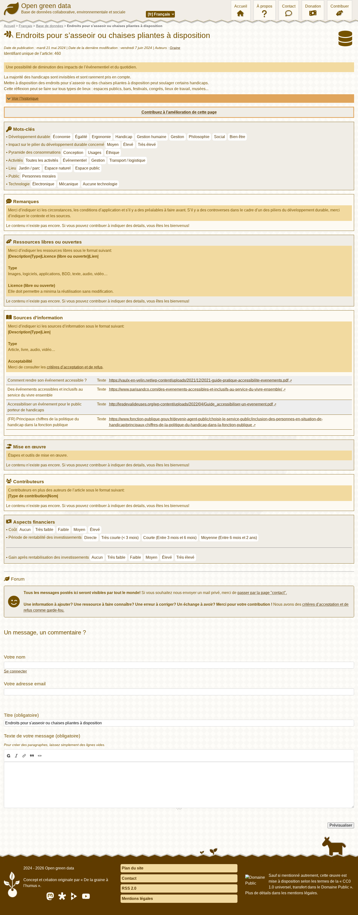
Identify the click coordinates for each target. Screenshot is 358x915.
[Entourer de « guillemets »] (40, 756)
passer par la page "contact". (262, 593)
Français (25, 26)
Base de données (49, 26)
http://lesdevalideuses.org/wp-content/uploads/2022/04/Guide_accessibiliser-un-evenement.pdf (191, 404)
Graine (175, 48)
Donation (313, 6)
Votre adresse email (25, 683)
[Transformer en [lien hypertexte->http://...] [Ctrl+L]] (24, 756)
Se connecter (15, 671)
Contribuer (339, 6)
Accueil (240, 6)
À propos (264, 6)
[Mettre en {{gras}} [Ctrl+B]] (8, 756)
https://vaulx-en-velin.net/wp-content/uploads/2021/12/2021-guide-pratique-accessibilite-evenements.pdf (198, 380)
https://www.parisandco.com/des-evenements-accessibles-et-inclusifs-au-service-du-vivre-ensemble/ (195, 389)
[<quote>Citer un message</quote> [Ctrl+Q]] (32, 756)
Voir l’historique (25, 98)
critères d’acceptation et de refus (75, 367)
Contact (288, 6)
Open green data (46, 5)
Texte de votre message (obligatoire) (42, 735)
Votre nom (14, 657)
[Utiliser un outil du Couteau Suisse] (47, 756)
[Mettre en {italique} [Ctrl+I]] (16, 756)
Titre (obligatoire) (21, 715)
